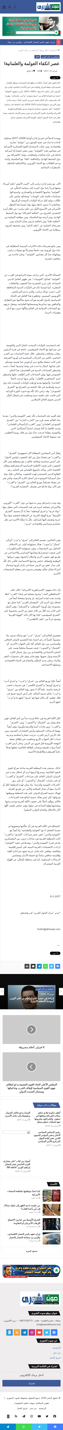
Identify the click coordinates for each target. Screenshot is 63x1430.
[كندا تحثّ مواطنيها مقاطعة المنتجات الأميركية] (51, 1196)
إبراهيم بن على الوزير (28, 50)
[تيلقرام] (39, 966)
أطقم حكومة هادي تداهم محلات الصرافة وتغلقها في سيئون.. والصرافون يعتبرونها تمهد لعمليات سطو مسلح (47, 1117)
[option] (31, 991)
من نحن (57, 1352)
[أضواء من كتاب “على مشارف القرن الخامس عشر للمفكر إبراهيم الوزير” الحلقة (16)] (16, 1144)
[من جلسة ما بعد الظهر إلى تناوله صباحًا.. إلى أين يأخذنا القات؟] (51, 1210)
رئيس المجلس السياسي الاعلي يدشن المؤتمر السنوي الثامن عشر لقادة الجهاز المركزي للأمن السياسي (47, 1137)
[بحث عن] (9, 8)
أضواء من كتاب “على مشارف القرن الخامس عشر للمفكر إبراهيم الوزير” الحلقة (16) (16, 1164)
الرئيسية (54, 50)
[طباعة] (27, 966)
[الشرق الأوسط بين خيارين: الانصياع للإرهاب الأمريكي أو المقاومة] (51, 1224)
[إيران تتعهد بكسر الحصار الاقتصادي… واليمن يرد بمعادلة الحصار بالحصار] (51, 1238)
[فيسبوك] (57, 966)
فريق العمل (55, 1357)
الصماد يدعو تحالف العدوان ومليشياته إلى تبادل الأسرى (17, 1114)
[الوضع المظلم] (15, 8)
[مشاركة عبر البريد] (33, 966)
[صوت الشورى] (48, 6)
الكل (37, 57)
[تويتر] (51, 966)
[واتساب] (45, 966)
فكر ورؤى (43, 50)
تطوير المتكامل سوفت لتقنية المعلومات (31, 1403)
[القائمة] (4, 8)
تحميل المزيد (31, 1251)
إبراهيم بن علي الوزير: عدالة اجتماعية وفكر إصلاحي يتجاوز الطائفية (34, 1002)
